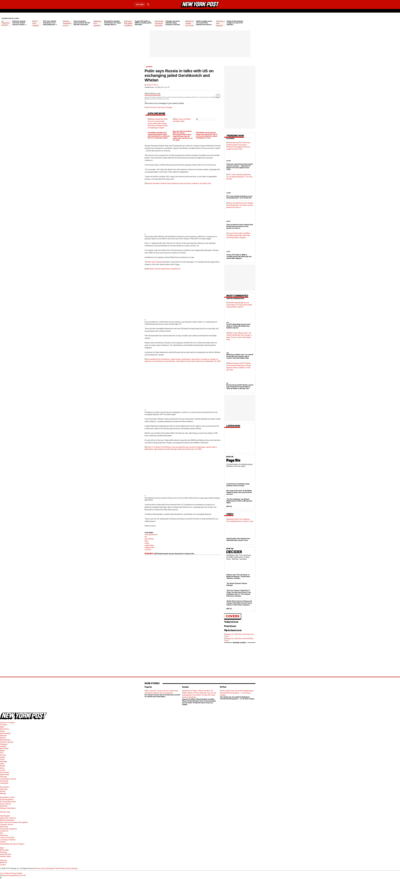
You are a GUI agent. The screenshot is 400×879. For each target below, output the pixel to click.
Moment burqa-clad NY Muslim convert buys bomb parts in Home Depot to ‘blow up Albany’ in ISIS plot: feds (239, 386)
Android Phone (5, 854)
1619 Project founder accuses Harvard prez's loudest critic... (174, 553)
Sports (2, 731)
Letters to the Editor (7, 837)
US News (3, 725)
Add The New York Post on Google (159, 107)
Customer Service (6, 824)
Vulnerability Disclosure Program (12, 844)
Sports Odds (4, 774)
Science (3, 755)
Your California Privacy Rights (11, 873)
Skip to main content (7, 20)
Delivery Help (5, 812)
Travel (2, 759)
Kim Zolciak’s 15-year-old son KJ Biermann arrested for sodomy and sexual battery (162, 696)
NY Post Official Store (8, 802)
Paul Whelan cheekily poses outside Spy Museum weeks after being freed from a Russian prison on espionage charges (159, 135)
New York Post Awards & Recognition (14, 822)
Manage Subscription (8, 808)
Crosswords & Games (8, 779)
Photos (2, 766)
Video (2, 764)
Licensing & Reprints (7, 840)
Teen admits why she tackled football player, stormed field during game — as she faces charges (237, 698)
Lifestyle (3, 746)
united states (149, 545)
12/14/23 (148, 549)
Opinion (3, 738)
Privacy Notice (65, 868)
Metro (2, 727)
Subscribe (4, 789)
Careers (3, 842)
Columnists (4, 781)
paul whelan (149, 539)
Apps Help (4, 827)
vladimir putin (149, 547)
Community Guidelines (8, 829)
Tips (1, 833)
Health (2, 757)
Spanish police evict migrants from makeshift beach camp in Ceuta (238, 539)
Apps (2, 848)
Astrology (3, 761)
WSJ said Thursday (155, 262)
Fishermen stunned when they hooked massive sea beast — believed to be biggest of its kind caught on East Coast (239, 166)
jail (146, 536)
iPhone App (4, 850)
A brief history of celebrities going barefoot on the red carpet (237, 484)
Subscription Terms (53, 868)
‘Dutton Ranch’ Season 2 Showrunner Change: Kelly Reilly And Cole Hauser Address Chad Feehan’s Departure (239, 603)
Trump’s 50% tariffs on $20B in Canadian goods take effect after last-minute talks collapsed (239, 256)
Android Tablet (5, 856)
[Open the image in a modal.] (218, 95)
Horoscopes (4, 772)
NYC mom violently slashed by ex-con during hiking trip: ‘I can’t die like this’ (239, 197)
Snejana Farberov (152, 85)
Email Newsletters (6, 799)
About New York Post (8, 818)
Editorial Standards (7, 820)
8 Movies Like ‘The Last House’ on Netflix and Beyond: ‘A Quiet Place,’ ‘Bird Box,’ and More (238, 576)
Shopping (3, 744)
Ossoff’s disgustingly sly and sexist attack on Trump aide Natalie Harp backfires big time (238, 326)
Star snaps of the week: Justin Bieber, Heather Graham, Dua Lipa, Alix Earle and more (239, 492)
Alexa (2, 768)
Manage (3, 793)
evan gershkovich (151, 534)
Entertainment (5, 740)
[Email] (153, 4)
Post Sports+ (4, 787)
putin (146, 541)
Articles (3, 791)
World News (4, 729)
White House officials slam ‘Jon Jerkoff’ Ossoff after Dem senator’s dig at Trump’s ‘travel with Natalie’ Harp (239, 356)
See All (229, 506)
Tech (2, 753)
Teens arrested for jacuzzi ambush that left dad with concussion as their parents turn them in (239, 226)
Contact (3, 865)
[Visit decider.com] (234, 553)
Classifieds (4, 783)
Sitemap (74, 868)
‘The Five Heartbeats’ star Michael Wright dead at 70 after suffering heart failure (239, 501)
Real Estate (4, 748)
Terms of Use (40, 868)
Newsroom (4, 835)
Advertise (3, 860)
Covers (232, 616)
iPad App (3, 852)
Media (2, 751)
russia (147, 543)
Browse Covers (239, 642)
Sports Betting (5, 733)
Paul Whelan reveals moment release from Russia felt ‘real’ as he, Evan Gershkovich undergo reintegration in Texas (207, 135)
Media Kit (3, 862)
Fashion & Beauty (6, 742)
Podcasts (3, 777)
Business (3, 735)
